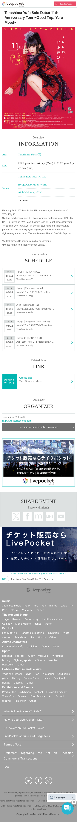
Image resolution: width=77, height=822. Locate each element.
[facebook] (38, 780)
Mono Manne (23, 623)
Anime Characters (14, 642)
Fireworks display (56, 691)
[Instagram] (48, 780)
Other (40, 610)
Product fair (9, 691)
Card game (63, 673)
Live (32, 637)
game (5, 678)
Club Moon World (36, 184)
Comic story (31, 619)
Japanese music (11, 605)
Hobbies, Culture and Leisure (21, 669)
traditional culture (52, 619)
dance (37, 623)
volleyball (43, 655)
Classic (15, 610)
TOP (4, 579)
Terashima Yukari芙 (29, 154)
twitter (16, 516)
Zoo (37, 673)
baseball (7, 655)
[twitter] (28, 780)
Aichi (21, 192)
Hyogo (22, 184)
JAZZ (64, 605)
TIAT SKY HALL (36, 176)
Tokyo (22, 176)
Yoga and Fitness (12, 673)
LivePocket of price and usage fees (27, 736)
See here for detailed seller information (38, 427)
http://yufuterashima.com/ (17, 420)
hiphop (53, 605)
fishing (16, 678)
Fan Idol (7, 628)
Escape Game (31, 678)
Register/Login (66, 4)
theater (16, 619)
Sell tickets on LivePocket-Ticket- (24, 727)
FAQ (6, 767)
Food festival (37, 696)
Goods (42, 637)
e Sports (40, 660)
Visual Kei (27, 610)
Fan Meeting (9, 632)
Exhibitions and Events (17, 687)
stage (5, 619)
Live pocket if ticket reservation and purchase (13, 4)
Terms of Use (12, 744)
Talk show (20, 637)
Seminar (22, 696)
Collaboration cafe (12, 646)
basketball (8, 664)
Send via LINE (50, 516)
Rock (27, 605)
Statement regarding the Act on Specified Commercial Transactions (38, 755)
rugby (31, 655)
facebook (27, 516)
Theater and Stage (15, 614)
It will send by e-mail (61, 516)
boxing (6, 660)
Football (19, 655)
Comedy (7, 623)
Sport (6, 651)
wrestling (58, 655)
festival (38, 691)
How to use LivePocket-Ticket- (24, 719)
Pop (36, 605)
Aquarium (48, 673)
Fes (44, 605)
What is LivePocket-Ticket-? (22, 711)
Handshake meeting (32, 632)
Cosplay (18, 682)
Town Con (8, 696)
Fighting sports (22, 660)
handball (53, 660)
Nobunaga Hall (33, 192)
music (6, 601)
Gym (28, 673)
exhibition (53, 632)
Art (51, 696)
